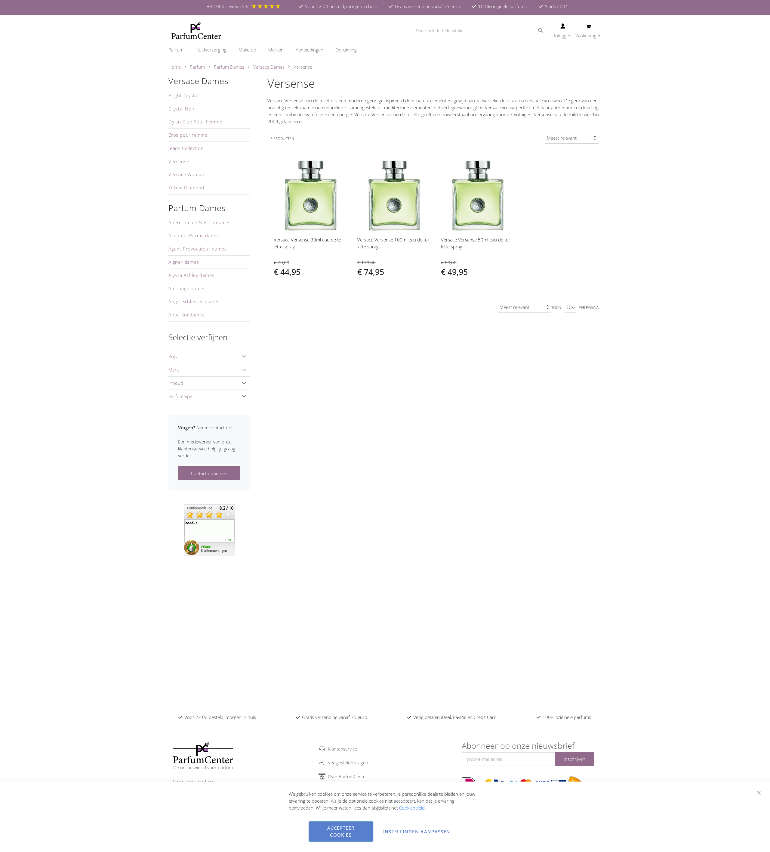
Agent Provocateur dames (197, 249)
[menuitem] (178, 49)
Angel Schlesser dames (194, 301)
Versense (178, 161)
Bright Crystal (183, 95)
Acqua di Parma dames (194, 235)
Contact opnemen (209, 473)
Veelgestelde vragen (348, 763)
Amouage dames (186, 288)
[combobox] (480, 30)
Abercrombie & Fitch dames (199, 222)
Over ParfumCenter (347, 776)
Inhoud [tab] (175, 383)
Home (174, 67)
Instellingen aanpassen (417, 832)
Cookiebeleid (412, 808)
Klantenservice (342, 749)
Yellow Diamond (186, 188)
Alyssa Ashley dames (191, 275)
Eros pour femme (188, 135)
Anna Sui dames (186, 315)
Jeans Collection (186, 148)
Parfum (197, 67)
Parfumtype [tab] (180, 396)
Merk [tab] (173, 370)
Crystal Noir (181, 109)
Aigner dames (183, 262)
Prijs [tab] (172, 356)
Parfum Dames (229, 67)
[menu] (385, 49)
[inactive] (209, 529)
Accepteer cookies (340, 831)
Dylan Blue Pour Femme (195, 122)
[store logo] (196, 30)
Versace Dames (269, 67)
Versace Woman (186, 174)
